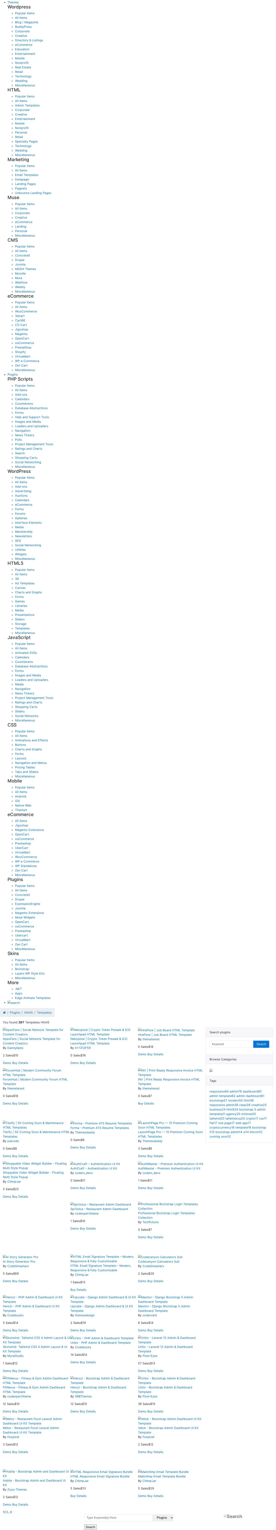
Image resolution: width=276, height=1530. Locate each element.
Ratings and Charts (28, 448)
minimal (248, 1114)
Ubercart (21, 935)
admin (236, 1091)
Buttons (20, 745)
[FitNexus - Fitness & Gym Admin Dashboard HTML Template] (36, 1380)
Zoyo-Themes (17, 1489)
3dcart (20, 316)
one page (226, 1123)
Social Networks (26, 716)
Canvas (20, 588)
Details (23, 1063)
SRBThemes (83, 1396)
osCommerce (24, 343)
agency (233, 1114)
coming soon (220, 1136)
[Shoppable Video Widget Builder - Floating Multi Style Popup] (36, 1165)
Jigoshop (21, 329)
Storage (20, 624)
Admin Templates (27, 105)
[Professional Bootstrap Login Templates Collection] (172, 1206)
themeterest (151, 1039)
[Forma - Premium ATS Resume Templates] (101, 1123)
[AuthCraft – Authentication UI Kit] (95, 1163)
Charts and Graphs (28, 592)
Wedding (21, 81)
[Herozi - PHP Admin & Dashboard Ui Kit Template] (36, 1299)
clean (244, 1105)
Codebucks (15, 1315)
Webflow (21, 282)
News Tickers (24, 435)
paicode (13, 1141)
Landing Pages (25, 184)
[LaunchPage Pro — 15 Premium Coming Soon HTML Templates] (172, 1125)
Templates (22, 628)
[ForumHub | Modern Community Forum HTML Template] (36, 1072)
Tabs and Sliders (26, 772)
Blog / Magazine (26, 22)
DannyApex (15, 1048)
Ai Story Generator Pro (19, 1261)
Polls (18, 439)
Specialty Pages (26, 141)
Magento (21, 334)
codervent (150, 1315)
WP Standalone (26, 866)
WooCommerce (26, 311)
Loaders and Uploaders (31, 426)
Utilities (20, 549)
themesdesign (85, 1315)
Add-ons (21, 394)
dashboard (252, 1091)
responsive (219, 1091)
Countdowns (24, 403)
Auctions (21, 495)
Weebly (20, 287)
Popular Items (25, 13)
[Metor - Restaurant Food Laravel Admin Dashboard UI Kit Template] (36, 1421)
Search (20, 453)
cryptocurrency (222, 1127)
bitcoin (256, 1132)
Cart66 (20, 320)
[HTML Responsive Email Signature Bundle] (101, 1471)
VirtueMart (22, 356)
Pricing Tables (25, 767)
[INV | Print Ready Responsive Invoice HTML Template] (172, 1072)
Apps (18, 993)
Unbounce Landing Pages (33, 193)
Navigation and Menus (31, 763)
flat (213, 1123)
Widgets (21, 554)
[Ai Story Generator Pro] (20, 1256)
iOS (17, 801)
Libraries (21, 606)
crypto (252, 1118)
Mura (18, 278)
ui (246, 1132)
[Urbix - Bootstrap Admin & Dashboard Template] (172, 1380)
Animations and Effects (31, 740)
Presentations (24, 615)
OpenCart (22, 338)
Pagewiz (21, 188)
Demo (7, 1063)
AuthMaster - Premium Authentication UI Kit (169, 1168)
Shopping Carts (26, 457)
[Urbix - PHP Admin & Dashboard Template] (102, 1338)
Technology (23, 76)
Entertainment (25, 54)
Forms (19, 412)
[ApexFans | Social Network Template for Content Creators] (36, 1032)
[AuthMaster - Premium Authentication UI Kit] (170, 1163)
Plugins (13, 374)
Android (20, 796)
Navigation (22, 430)
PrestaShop (23, 347)
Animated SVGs (26, 653)
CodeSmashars (18, 1266)
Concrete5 (22, 255)
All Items (21, 18)
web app (243, 1123)
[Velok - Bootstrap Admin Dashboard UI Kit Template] (172, 1421)
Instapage (22, 179)
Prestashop (23, 843)
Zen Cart (21, 365)
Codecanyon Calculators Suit (158, 1261)
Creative (21, 36)
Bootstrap (22, 969)
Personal (21, 132)
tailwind (217, 1118)
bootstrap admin (229, 1132)
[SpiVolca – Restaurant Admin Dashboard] (100, 1204)
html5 (232, 1109)
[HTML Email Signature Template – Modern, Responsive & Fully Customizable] (104, 1258)
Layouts (20, 758)
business (217, 1109)
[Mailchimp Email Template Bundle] (163, 1471)
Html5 (28, 1012)
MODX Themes (25, 269)
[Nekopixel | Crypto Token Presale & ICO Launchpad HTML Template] (104, 1032)
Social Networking (28, 462)
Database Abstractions (31, 408)
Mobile (20, 58)
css (263, 1118)
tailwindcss (235, 1118)
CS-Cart (21, 325)
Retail (19, 72)
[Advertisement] (104, 1094)
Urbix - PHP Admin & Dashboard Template (100, 1342)
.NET (18, 989)
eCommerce (23, 45)
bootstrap (218, 1100)
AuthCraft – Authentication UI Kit (93, 1168)
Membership (23, 531)
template (243, 1127)
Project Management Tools (34, 444)
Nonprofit (22, 63)
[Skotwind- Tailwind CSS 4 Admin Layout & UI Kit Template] (36, 1339)
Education (22, 49)
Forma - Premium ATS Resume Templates (99, 1128)
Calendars (22, 399)
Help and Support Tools (32, 417)
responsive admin (224, 1105)
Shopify (20, 352)
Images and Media (28, 421)
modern (235, 1100)
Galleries (21, 518)
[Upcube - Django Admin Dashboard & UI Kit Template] (104, 1299)
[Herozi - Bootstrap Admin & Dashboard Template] (104, 1380)
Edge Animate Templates (33, 998)
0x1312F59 (83, 1048)
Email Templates (26, 175)
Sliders (20, 619)
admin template (222, 1096)
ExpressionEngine (27, 904)
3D (17, 579)
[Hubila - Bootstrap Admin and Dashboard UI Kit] (36, 1473)
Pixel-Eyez (150, 1356)
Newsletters (23, 536)
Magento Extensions (29, 830)
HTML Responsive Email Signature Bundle (100, 1476)
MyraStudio (15, 1356)
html (249, 1100)
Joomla (20, 264)
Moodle (20, 273)
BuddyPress (23, 27)
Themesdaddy (85, 1132)
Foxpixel (13, 1437)
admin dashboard (250, 1096)
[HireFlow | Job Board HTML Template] (166, 1030)
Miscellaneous (25, 85)
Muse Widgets (25, 917)
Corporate (22, 31)
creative (259, 1105)
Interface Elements (28, 522)
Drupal (19, 260)
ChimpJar (14, 1181)
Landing (20, 226)
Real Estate (23, 67)
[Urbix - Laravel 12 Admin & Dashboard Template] (172, 1339)
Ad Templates (25, 583)
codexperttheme (87, 1213)
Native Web (23, 805)
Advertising (23, 491)
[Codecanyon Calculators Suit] (160, 1256)
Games (20, 601)
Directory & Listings (29, 40)
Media (19, 527)
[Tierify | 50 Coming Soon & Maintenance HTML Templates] (36, 1125)
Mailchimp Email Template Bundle (162, 1476)
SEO (18, 540)
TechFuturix (151, 1222)
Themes (13, 2)
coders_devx (84, 1173)
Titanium (21, 810)
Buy (14, 1063)
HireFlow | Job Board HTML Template (165, 1035)
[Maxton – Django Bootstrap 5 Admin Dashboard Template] (172, 1299)
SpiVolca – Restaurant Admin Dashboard (99, 1209)
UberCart (21, 848)
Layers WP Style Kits (29, 973)
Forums (20, 513)
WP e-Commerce (27, 361)
